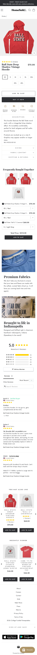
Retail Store (18, 603)
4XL (21, 83)
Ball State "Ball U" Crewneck (13, 222)
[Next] (35, 514)
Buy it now (18, 100)
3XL (15, 83)
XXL (31, 77)
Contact (18, 596)
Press (18, 606)
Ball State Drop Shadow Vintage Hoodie (16, 413)
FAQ (18, 599)
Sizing (18, 148)
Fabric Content (18, 153)
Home (4, 16)
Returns (18, 610)
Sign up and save (18, 627)
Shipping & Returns (18, 157)
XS (5, 77)
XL (25, 77)
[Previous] (1, 514)
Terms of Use (18, 617)
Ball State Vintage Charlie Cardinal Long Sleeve (10, 564)
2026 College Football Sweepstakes (18, 620)
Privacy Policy (18, 613)
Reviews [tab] (7, 376)
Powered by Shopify (18, 653)
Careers (18, 592)
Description (18, 117)
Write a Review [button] (19, 369)
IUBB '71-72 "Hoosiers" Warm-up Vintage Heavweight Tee (26, 565)
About (19, 588)
